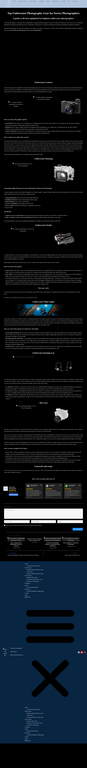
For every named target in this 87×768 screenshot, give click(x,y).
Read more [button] (29, 497)
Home (26, 563)
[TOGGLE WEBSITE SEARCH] (80, 1)
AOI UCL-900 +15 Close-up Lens (13, 460)
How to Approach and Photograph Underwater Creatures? (16, 544)
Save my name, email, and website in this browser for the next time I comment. (24, 525)
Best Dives (27, 589)
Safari (26, 585)
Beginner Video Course (32, 577)
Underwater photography (9, 22)
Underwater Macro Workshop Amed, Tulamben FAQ (34, 539)
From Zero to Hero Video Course (34, 579)
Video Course (28, 575)
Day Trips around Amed (32, 587)
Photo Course (28, 567)
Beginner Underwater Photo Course (35, 569)
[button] (82, 491)
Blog (26, 595)
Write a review (13, 494)
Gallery (27, 593)
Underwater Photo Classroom (33, 565)
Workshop (27, 583)
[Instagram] (84, 652)
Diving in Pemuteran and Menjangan (35, 591)
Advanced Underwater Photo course (35, 573)
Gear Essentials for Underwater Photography (71, 543)
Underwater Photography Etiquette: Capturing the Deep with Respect (52, 544)
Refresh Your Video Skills (33, 581)
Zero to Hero (30, 571)
